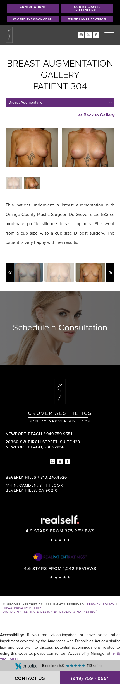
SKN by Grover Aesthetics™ (87, 8)
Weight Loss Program (87, 18)
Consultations (33, 7)
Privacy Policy (100, 604)
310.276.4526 (53, 477)
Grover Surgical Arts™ (33, 18)
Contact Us (30, 678)
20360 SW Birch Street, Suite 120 (43, 444)
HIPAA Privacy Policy (22, 608)
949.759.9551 (59, 434)
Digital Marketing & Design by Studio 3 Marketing (50, 612)
